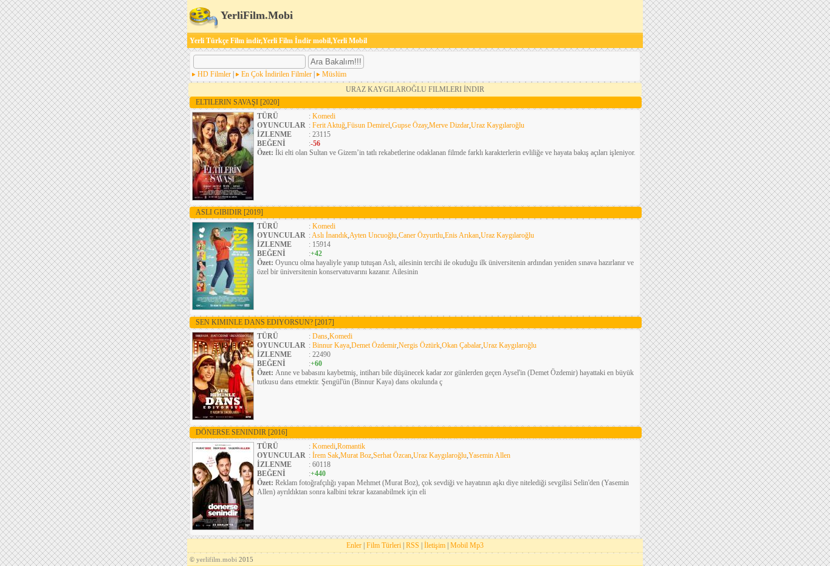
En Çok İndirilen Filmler (276, 74)
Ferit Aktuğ (328, 125)
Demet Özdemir (374, 345)
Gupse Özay (409, 125)
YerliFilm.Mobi (255, 15)
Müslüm (334, 74)
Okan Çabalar (461, 345)
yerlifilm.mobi (216, 559)
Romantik (351, 446)
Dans (320, 336)
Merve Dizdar (449, 125)
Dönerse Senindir (241, 432)
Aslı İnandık (330, 235)
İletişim (434, 545)
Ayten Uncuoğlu (373, 235)
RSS (412, 545)
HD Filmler (214, 74)
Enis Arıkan (462, 235)
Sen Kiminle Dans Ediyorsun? (265, 322)
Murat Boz (355, 455)
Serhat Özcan (392, 455)
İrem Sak (325, 455)
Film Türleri (383, 545)
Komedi (323, 116)
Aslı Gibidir (229, 212)
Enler (354, 545)
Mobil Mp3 (467, 545)
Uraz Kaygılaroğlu (497, 125)
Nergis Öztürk (419, 345)
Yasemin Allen (489, 455)
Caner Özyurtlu (421, 235)
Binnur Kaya (330, 345)
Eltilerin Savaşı (238, 102)
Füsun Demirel (368, 125)
